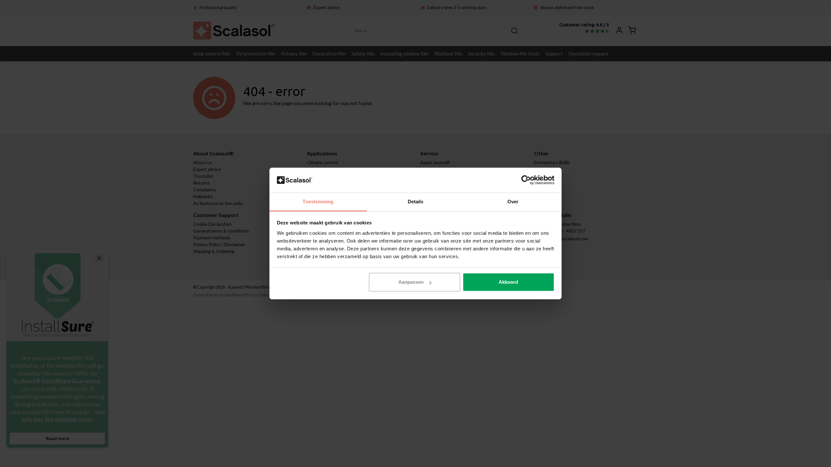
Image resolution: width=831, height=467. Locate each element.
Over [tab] (512, 201)
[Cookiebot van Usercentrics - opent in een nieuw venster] (526, 180)
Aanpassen (411, 282)
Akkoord (508, 282)
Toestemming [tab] (318, 201)
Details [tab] (416, 201)
